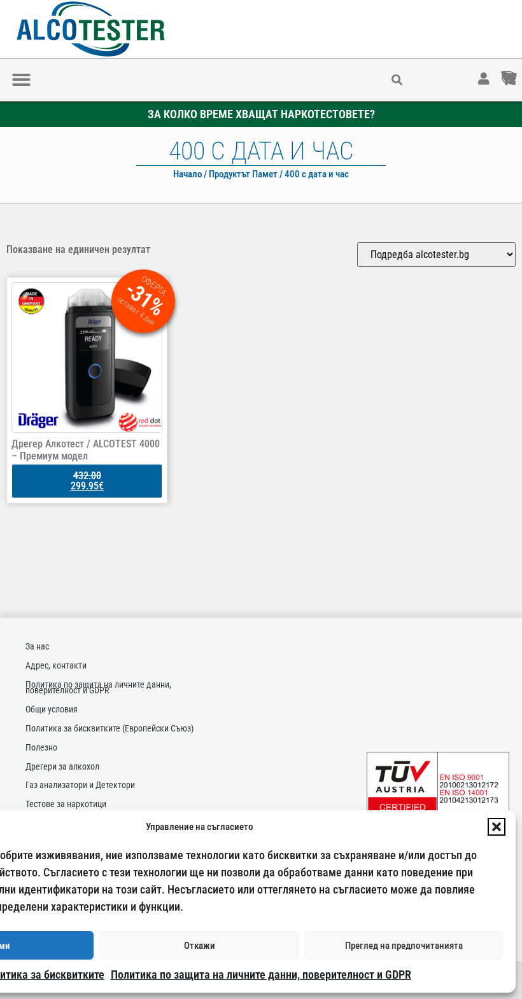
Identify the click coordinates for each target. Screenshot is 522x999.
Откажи (199, 945)
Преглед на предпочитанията (404, 945)
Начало (187, 174)
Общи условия (51, 709)
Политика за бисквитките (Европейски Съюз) (109, 728)
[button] (496, 826)
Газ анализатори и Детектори (80, 785)
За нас (37, 646)
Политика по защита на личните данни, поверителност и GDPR (261, 974)
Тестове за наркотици (65, 804)
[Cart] (521, 72)
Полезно (41, 747)
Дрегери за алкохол (62, 766)
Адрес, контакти (56, 665)
